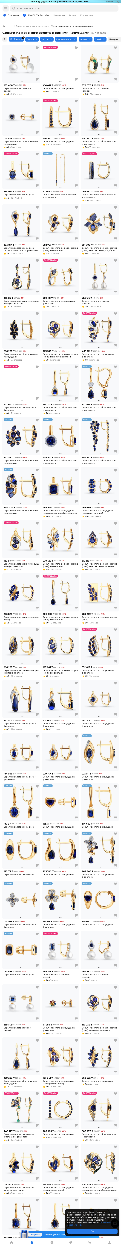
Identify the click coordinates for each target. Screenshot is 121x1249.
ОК (92, 1231)
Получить (35, 1234)
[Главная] (3, 26)
